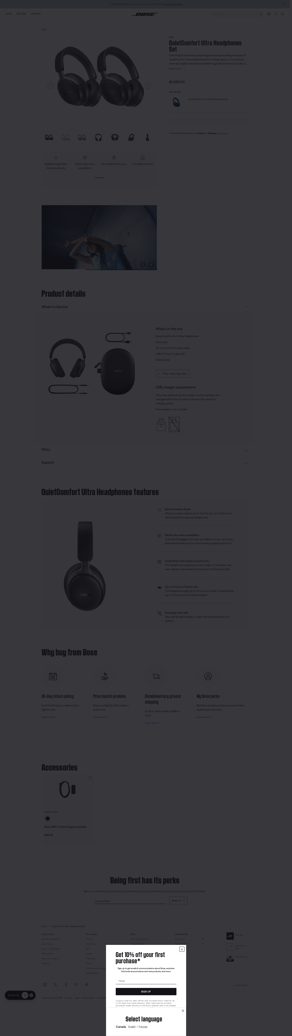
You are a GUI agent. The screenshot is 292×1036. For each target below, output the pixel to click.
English (132, 1026)
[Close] (183, 1011)
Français (143, 1026)
